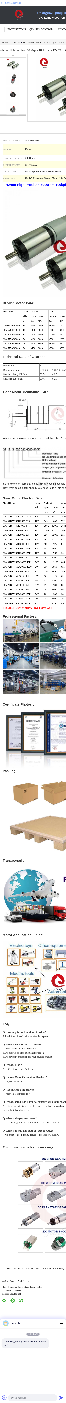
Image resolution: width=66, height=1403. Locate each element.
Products (15, 42)
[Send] (61, 1397)
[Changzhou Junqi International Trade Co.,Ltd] (18, 15)
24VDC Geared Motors (52, 1268)
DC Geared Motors (32, 42)
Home (5, 42)
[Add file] (4, 1397)
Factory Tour (16, 29)
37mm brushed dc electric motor (26, 1268)
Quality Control (41, 29)
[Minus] (61, 1323)
